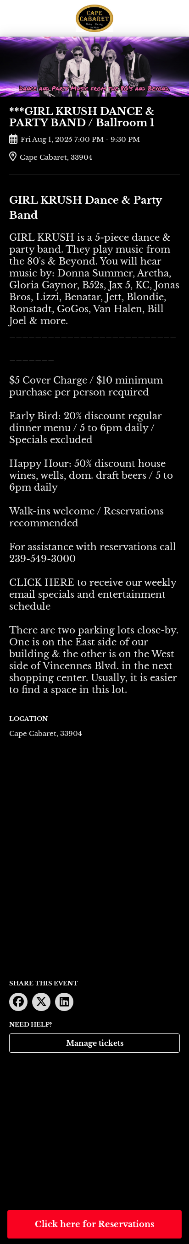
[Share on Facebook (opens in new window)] (18, 1002)
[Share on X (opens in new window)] (41, 1002)
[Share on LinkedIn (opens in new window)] (64, 1002)
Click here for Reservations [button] (94, 1224)
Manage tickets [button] (94, 1043)
